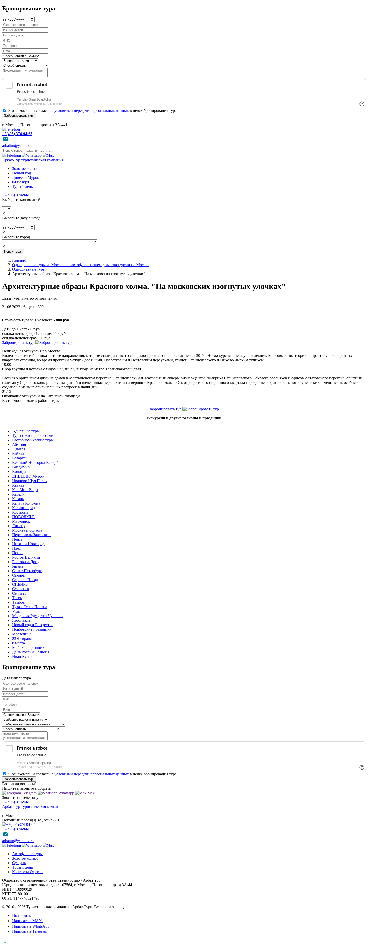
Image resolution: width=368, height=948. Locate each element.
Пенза (17, 539)
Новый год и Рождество (32, 625)
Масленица (21, 634)
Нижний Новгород (28, 544)
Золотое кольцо (25, 168)
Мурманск (21, 521)
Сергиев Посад (25, 580)
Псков (17, 553)
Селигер (19, 593)
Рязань (17, 566)
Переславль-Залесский (31, 535)
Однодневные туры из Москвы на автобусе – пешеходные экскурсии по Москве (80, 265)
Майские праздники (29, 647)
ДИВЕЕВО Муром (28, 476)
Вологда (19, 471)
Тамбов (18, 602)
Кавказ (18, 485)
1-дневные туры (26, 431)
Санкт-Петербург (27, 571)
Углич (17, 611)
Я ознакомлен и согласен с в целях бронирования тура (92, 110)
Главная (19, 260)
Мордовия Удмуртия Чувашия (37, 616)
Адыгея (18, 449)
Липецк (18, 526)
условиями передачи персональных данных (91, 110)
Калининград (23, 508)
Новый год (21, 173)
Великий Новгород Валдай (35, 462)
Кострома (20, 512)
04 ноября (20, 182)
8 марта (18, 643)
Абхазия (19, 444)
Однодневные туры (29, 269)
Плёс (16, 548)
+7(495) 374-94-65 (17, 802)
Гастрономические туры (33, 440)
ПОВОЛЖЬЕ (23, 517)
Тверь (17, 598)
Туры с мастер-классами (32, 435)
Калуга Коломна (26, 503)
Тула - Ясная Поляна (29, 607)
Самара (18, 575)
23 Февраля (22, 638)
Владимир (21, 467)
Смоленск (20, 589)
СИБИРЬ (20, 584)
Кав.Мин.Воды (25, 490)
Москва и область (27, 530)
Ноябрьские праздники (32, 629)
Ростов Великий (26, 557)
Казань (18, 499)
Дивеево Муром (26, 177)
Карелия (19, 494)
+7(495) (17, 195)
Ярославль (21, 620)
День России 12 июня (30, 652)
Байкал (18, 453)
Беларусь (19, 458)
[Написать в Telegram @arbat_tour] (12, 155)
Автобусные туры (27, 854)
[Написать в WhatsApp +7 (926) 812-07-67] (32, 155)
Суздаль (19, 863)
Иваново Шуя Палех (29, 481)
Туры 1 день (22, 186)
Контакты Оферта (27, 872)
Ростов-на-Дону (25, 562)
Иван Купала (23, 656)
